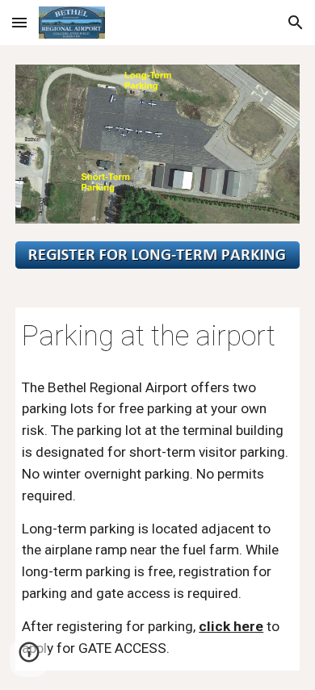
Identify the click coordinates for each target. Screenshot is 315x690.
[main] (157, 336)
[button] (19, 22)
